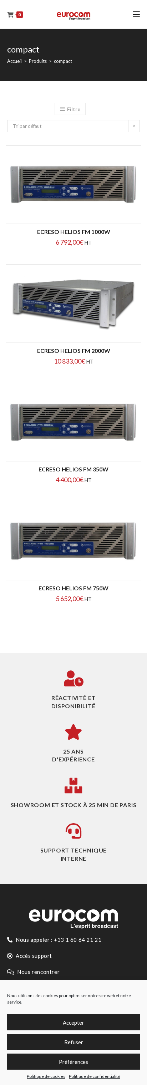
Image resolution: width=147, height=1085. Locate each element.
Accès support (33, 955)
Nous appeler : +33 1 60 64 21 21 (58, 939)
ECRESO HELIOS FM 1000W (73, 231)
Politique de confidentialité (94, 1076)
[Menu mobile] (136, 14)
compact (63, 61)
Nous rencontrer (38, 972)
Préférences (73, 1062)
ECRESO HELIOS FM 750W (73, 588)
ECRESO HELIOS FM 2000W (73, 350)
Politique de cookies (46, 1076)
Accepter (73, 1022)
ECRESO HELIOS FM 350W (73, 469)
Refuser (73, 1042)
